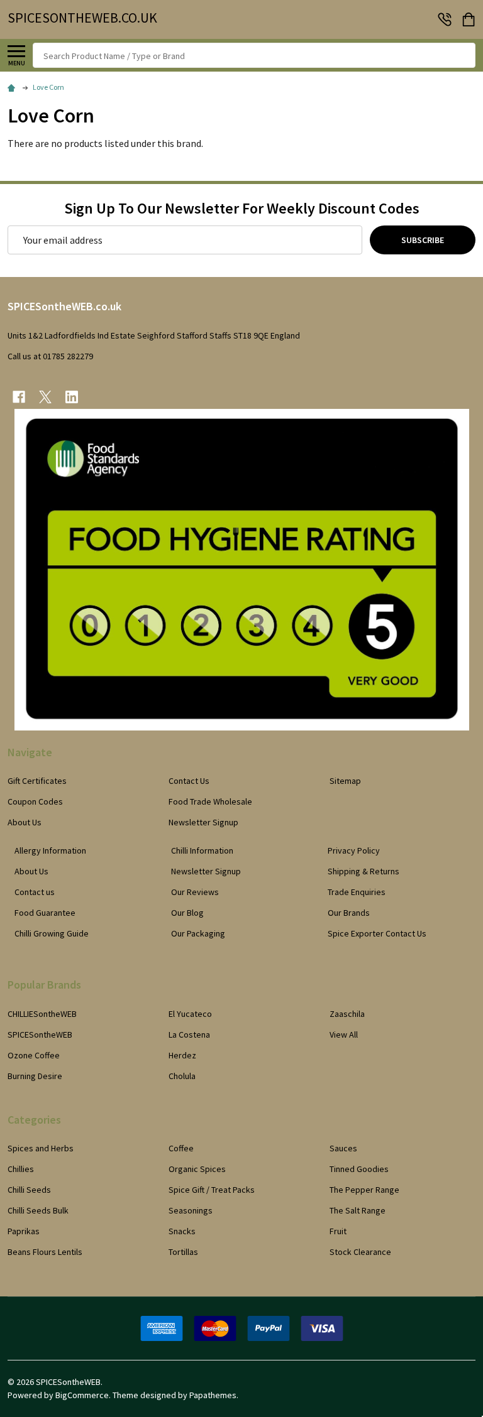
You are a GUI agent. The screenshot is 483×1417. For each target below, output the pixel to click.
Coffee (181, 1148)
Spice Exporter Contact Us (377, 933)
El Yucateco (190, 1013)
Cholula (182, 1076)
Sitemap (345, 780)
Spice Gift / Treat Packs (212, 1189)
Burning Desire (35, 1076)
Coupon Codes (35, 801)
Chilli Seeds (29, 1189)
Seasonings (191, 1210)
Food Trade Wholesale (210, 801)
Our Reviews (195, 892)
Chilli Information (202, 850)
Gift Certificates (37, 780)
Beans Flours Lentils (45, 1251)
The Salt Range (358, 1210)
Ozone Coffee (34, 1055)
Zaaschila (347, 1013)
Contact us (34, 892)
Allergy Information (50, 850)
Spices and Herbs (41, 1148)
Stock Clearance (360, 1251)
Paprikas (24, 1231)
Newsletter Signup (203, 822)
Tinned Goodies (359, 1169)
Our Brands (349, 912)
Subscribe (422, 240)
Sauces (343, 1148)
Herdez (182, 1055)
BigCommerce (82, 1395)
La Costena (189, 1034)
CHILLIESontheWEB (42, 1013)
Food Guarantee (44, 912)
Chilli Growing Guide (51, 933)
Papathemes (212, 1395)
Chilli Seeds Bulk (38, 1210)
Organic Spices (197, 1169)
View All (344, 1034)
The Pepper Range (364, 1189)
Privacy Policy (354, 850)
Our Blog (187, 912)
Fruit (338, 1231)
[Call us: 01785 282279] (445, 19)
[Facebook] (19, 397)
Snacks (182, 1231)
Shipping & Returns (363, 871)
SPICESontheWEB (40, 1034)
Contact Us (189, 780)
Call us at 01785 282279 (50, 356)
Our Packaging (198, 933)
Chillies (21, 1169)
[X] (45, 397)
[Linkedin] (71, 397)
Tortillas (183, 1251)
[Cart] (470, 19)
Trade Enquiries (357, 892)
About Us (25, 822)
